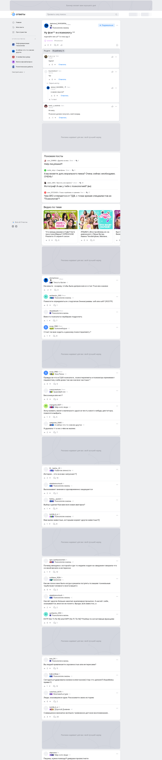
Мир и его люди (61, 407)
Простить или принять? (64, 183)
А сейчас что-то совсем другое (68, 425)
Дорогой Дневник (62, 709)
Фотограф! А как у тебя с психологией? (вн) (67, 186)
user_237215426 (52, 192)
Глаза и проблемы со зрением (69, 192)
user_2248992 (51, 160)
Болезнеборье (61, 329)
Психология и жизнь (60, 28)
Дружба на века (63, 160)
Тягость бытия (59, 283)
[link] (60, 226)
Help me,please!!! (53, 164)
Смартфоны (61, 170)
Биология (57, 580)
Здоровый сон (59, 392)
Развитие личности (63, 471)
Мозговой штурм (60, 694)
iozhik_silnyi (51, 170)
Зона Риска (59, 374)
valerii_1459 (51, 183)
